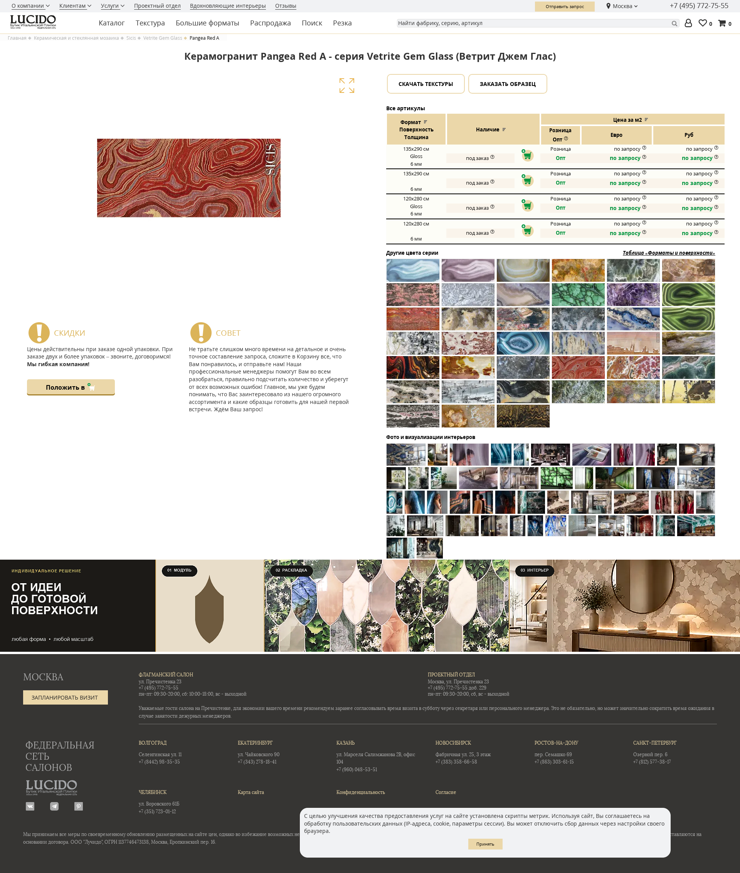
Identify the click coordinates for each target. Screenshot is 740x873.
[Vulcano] (468, 419)
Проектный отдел (157, 5)
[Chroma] (468, 297)
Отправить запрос (565, 6)
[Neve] (523, 370)
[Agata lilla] (468, 273)
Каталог (112, 22)
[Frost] (578, 322)
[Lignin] (688, 346)
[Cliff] (523, 297)
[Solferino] (578, 394)
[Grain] (413, 346)
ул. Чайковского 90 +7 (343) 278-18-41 (258, 752)
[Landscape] (633, 346)
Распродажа (270, 22)
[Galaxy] (633, 322)
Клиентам (73, 5)
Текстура (150, 22)
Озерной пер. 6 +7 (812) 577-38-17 (655, 752)
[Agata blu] (413, 273)
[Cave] (413, 297)
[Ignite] (468, 346)
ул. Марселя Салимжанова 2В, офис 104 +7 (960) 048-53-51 (375, 756)
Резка (342, 22)
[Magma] (413, 370)
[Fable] (523, 322)
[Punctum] (633, 370)
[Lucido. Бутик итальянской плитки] (48, 22)
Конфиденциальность (360, 792)
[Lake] (578, 346)
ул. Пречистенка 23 (160, 682)
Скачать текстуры (426, 83)
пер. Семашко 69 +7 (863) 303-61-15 (556, 752)
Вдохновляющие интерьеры (228, 5)
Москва (622, 6)
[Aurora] (523, 273)
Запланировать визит (65, 697)
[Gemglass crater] (688, 322)
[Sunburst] (633, 394)
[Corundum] (633, 297)
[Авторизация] (689, 23)
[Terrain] (688, 394)
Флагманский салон (166, 675)
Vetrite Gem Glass (162, 38)
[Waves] (523, 419)
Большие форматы (207, 22)
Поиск (312, 22)
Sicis (131, 38)
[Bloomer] (578, 273)
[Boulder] (633, 273)
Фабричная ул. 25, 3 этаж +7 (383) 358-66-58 (463, 752)
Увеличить (347, 86)
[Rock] (468, 394)
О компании (28, 5)
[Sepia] (523, 394)
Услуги (110, 5)
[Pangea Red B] (578, 370)
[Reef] (688, 370)
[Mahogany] (468, 370)
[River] (413, 394)
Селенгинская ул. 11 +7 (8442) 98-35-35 (160, 752)
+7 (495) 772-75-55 (699, 6)
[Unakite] (413, 419)
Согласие (446, 792)
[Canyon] (688, 273)
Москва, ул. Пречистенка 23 (458, 682)
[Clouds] (578, 297)
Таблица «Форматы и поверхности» (669, 252)
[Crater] (688, 297)
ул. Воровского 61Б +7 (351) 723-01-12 (159, 802)
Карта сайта (251, 792)
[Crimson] (413, 322)
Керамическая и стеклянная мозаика (76, 38)
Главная (17, 38)
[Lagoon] (523, 346)
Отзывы (285, 5)
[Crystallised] (468, 322)
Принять (485, 844)
